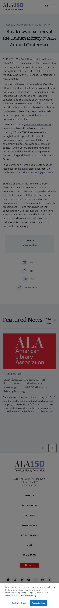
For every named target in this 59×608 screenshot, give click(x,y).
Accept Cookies (38, 603)
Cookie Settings (19, 603)
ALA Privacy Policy (28, 595)
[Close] (55, 588)
